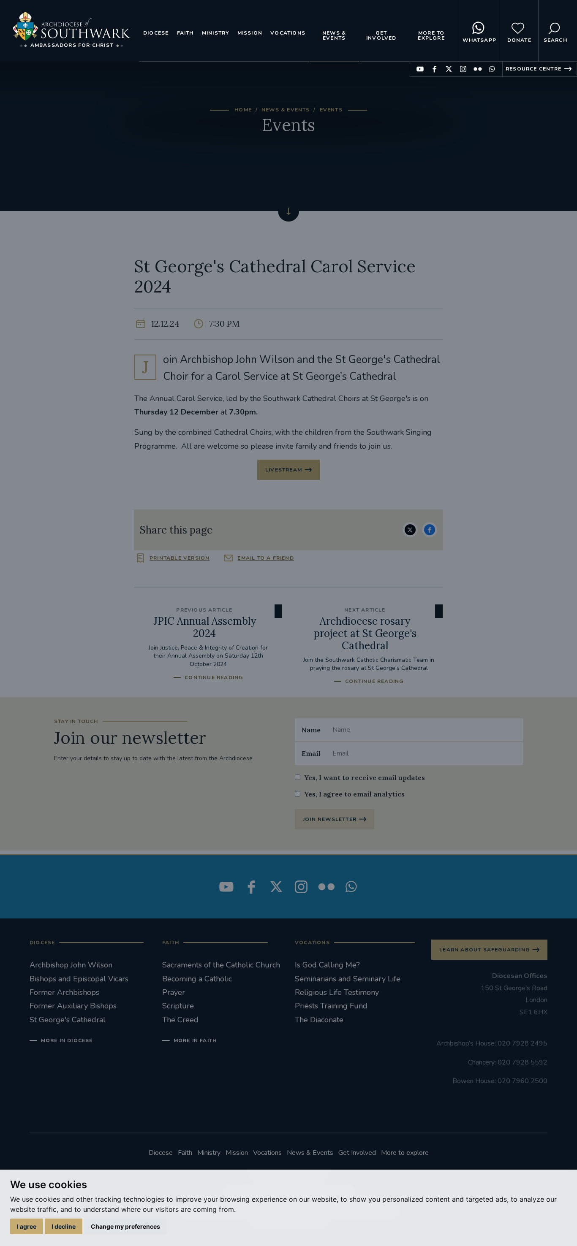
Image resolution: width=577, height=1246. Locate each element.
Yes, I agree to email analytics (354, 794)
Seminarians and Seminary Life (347, 979)
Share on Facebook (429, 529)
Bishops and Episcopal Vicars (79, 979)
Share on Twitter (410, 529)
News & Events (334, 35)
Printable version (180, 558)
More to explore (431, 35)
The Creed (180, 1020)
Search (555, 40)
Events (331, 109)
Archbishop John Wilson (71, 965)
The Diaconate (319, 1020)
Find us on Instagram (463, 69)
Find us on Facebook (434, 69)
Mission (249, 33)
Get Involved (381, 35)
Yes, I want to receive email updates (364, 777)
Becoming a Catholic (197, 979)
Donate (519, 40)
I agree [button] (26, 1226)
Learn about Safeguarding (484, 949)
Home (243, 109)
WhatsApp (479, 40)
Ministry (215, 33)
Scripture (178, 1006)
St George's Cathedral (68, 1020)
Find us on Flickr (477, 69)
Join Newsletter (330, 819)
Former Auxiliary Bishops (73, 1006)
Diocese (156, 33)
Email (311, 753)
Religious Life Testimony (337, 992)
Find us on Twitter (449, 69)
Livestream (283, 469)
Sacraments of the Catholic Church (221, 965)
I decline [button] (64, 1226)
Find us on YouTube (420, 69)
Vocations (287, 33)
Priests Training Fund (331, 1006)
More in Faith (195, 1040)
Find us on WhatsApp (492, 69)
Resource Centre (533, 68)
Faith (185, 33)
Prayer (173, 992)
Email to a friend (265, 558)
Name (311, 730)
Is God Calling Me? (327, 965)
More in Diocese (67, 1040)
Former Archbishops (64, 992)
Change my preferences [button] (125, 1226)
